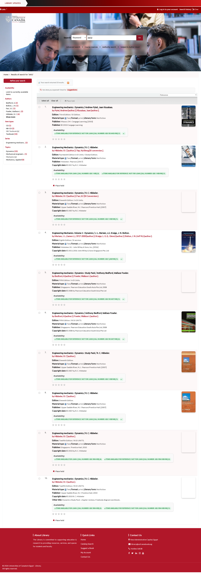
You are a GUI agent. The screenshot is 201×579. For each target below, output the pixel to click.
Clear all (54, 101)
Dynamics (10, 151)
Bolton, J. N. (11, 106)
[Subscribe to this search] (68, 82)
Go (139, 37)
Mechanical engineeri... (15, 154)
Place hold (71, 101)
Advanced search (73, 47)
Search (67, 38)
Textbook (10, 134)
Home (6, 75)
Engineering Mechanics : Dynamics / (75, 147)
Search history (185, 9)
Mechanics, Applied (14, 160)
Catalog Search (87, 544)
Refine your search (17, 81)
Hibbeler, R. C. (11, 114)
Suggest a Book (87, 548)
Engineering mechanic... (15, 143)
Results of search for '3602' (22, 75)
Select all (45, 101)
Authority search (109, 47)
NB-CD (9, 128)
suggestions (72, 90)
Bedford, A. (10, 103)
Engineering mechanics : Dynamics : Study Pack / (90, 273)
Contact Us (85, 557)
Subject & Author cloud (130, 47)
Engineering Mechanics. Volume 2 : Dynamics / (90, 233)
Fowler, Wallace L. (13, 111)
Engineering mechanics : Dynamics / (82, 107)
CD (7, 126)
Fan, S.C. (9, 108)
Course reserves (91, 47)
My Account (86, 552)
